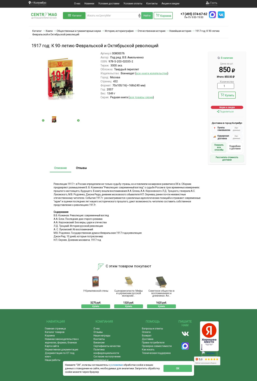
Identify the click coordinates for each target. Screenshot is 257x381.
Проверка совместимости (157, 346)
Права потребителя (153, 342)
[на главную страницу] (45, 22)
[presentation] (43, 120)
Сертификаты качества (107, 346)
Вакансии (99, 342)
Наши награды (102, 335)
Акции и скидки (170, 3)
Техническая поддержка (156, 353)
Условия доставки (108, 3)
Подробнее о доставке (235, 147)
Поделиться (226, 111)
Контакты (152, 3)
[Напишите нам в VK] (221, 14)
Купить (229, 95)
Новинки (89, 3)
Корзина (50, 335)
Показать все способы (218, 147)
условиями (116, 365)
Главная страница (55, 328)
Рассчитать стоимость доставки (227, 158)
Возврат (147, 335)
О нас (77, 3)
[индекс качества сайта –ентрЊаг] (209, 355)
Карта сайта (52, 346)
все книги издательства (151, 73)
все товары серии (141, 97)
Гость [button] (213, 3)
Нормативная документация (61, 349)
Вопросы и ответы (152, 328)
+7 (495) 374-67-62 (194, 14)
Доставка (147, 339)
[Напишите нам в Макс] (212, 14)
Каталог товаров (55, 332)
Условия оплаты (132, 3)
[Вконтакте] (185, 333)
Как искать (148, 349)
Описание (60, 168)
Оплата (146, 332)
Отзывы (81, 168)
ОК (177, 368)
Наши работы (52, 360)
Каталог (77, 15)
